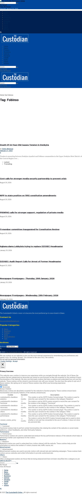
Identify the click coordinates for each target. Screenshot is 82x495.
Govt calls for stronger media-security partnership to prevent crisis (33, 178)
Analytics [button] (3, 440)
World (6, 27)
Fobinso (10, 95)
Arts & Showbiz (9, 337)
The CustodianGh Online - (15, 352)
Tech (5, 339)
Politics (6, 15)
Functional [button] (3, 424)
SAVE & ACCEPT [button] (6, 461)
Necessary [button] (4, 385)
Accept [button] (15, 361)
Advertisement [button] (5, 447)
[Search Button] (17, 3)
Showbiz (7, 21)
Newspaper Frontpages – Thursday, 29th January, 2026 (27, 278)
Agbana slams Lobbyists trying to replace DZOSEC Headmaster (31, 246)
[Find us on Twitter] (1, 32)
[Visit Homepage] (12, 1)
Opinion (6, 19)
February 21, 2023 (6, 151)
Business (7, 17)
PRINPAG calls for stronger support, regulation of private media (31, 212)
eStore (6, 29)
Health (6, 23)
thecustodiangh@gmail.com (9, 321)
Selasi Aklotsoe (7, 149)
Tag (6, 95)
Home (6, 12)
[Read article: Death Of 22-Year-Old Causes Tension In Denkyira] (41, 123)
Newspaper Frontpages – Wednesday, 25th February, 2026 (29, 295)
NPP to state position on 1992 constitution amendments (28, 195)
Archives (3, 346)
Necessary (6, 387)
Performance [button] (4, 432)
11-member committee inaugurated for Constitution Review (30, 229)
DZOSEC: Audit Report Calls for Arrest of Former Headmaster (30, 261)
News (6, 14)
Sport (6, 25)
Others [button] (2, 455)
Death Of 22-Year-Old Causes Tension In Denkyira (24, 145)
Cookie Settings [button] (6, 361)
